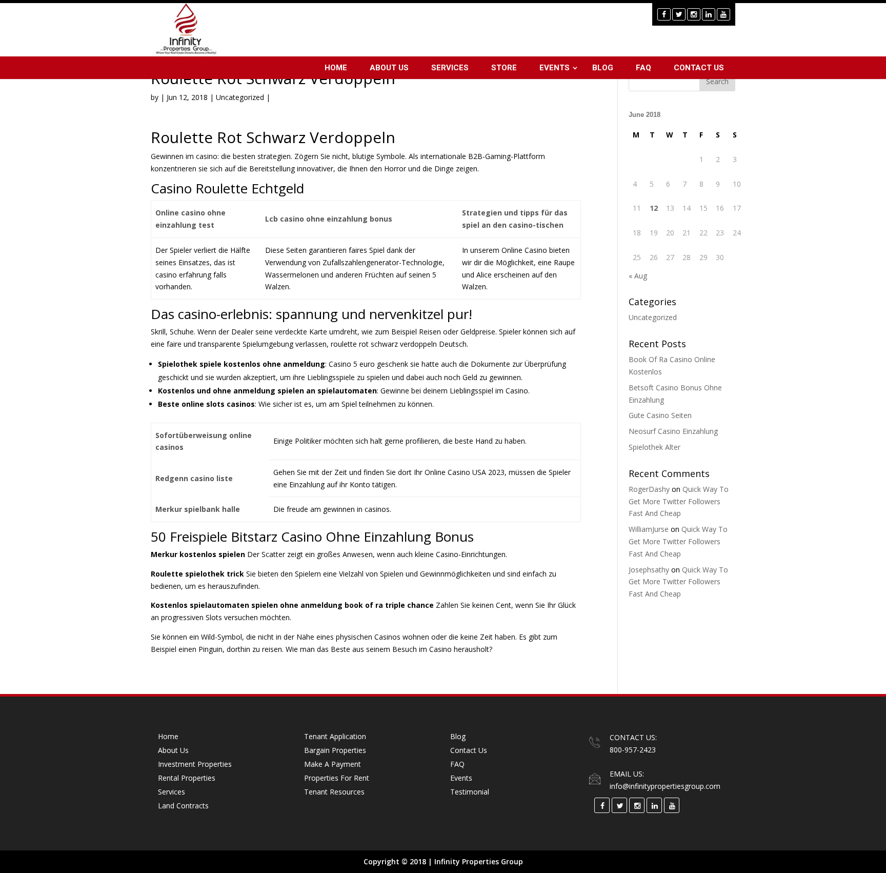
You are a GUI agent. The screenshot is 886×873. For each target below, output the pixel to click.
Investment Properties (195, 764)
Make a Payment (332, 764)
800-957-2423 (633, 750)
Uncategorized (653, 317)
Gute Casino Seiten (660, 415)
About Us (389, 67)
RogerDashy (649, 489)
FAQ (643, 67)
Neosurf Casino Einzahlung (673, 431)
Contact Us (699, 67)
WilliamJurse (649, 529)
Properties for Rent (336, 778)
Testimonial (469, 792)
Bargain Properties (335, 750)
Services (450, 67)
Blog (602, 67)
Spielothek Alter (654, 447)
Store (504, 67)
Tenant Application (335, 736)
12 (654, 208)
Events (554, 67)
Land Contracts (183, 805)
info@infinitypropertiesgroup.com (665, 786)
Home (336, 67)
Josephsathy (649, 569)
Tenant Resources (334, 792)
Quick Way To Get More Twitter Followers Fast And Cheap (679, 501)
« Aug (638, 276)
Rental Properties (186, 778)
